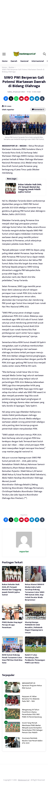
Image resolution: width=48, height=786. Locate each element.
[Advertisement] (24, 25)
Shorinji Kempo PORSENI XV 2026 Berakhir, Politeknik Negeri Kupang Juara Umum (34, 627)
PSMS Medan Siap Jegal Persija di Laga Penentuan (12, 625)
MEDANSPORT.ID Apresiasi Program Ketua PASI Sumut (32, 685)
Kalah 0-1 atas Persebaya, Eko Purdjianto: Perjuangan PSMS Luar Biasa (35, 658)
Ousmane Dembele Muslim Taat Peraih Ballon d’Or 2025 (32, 740)
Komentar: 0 (39, 109)
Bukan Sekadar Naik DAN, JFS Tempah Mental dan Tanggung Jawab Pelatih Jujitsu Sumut (30, 188)
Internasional (38, 61)
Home (4, 61)
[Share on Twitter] (11, 98)
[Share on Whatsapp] (16, 98)
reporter (24, 552)
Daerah (14, 61)
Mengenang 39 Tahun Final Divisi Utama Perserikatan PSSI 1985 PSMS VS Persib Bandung (32, 713)
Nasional (24, 61)
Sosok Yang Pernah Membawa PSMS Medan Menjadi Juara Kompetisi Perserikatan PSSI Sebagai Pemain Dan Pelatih (32, 727)
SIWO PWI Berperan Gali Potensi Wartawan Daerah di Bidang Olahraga (24, 81)
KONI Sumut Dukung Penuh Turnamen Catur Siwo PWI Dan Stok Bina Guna (12, 658)
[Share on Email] (21, 98)
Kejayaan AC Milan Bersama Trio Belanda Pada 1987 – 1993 (30, 699)
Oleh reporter (8, 109)
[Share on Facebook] (5, 98)
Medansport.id (23, 780)
